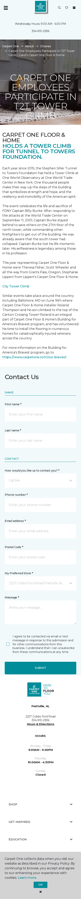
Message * (12, 597)
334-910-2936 (40, 31)
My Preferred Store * (19, 573)
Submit (40, 668)
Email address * (15, 521)
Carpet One (10, 46)
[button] (59, 8)
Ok (40, 884)
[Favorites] (66, 8)
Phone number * (16, 494)
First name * (13, 404)
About (29, 46)
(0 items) (74, 7)
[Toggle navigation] (5, 7)
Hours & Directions (40, 724)
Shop (13, 804)
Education (18, 839)
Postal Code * (14, 547)
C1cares (45, 46)
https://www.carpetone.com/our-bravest (34, 357)
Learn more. (27, 878)
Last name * (13, 430)
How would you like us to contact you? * (32, 470)
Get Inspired (19, 822)
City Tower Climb (15, 286)
